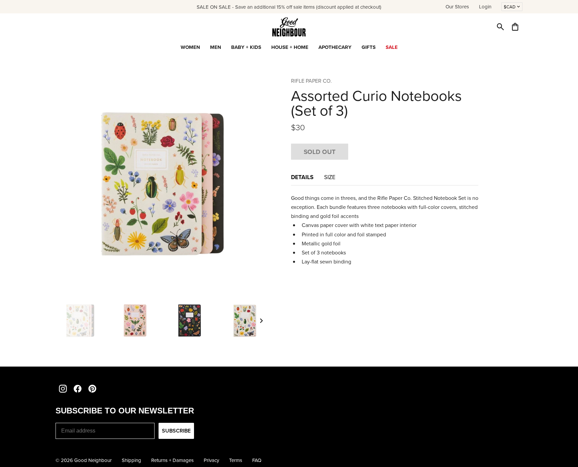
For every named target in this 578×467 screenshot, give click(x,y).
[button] (500, 26)
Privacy (211, 460)
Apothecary (335, 47)
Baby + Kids (246, 47)
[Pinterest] (92, 388)
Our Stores (457, 6)
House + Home (289, 47)
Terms (235, 460)
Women (190, 47)
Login (485, 6)
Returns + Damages (172, 460)
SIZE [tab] (330, 177)
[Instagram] (63, 388)
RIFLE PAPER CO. (311, 80)
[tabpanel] (384, 229)
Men (215, 47)
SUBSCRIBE (176, 431)
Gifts (369, 47)
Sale (392, 47)
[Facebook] (77, 388)
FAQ (256, 460)
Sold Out (319, 151)
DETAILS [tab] (302, 177)
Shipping (131, 460)
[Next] (261, 320)
